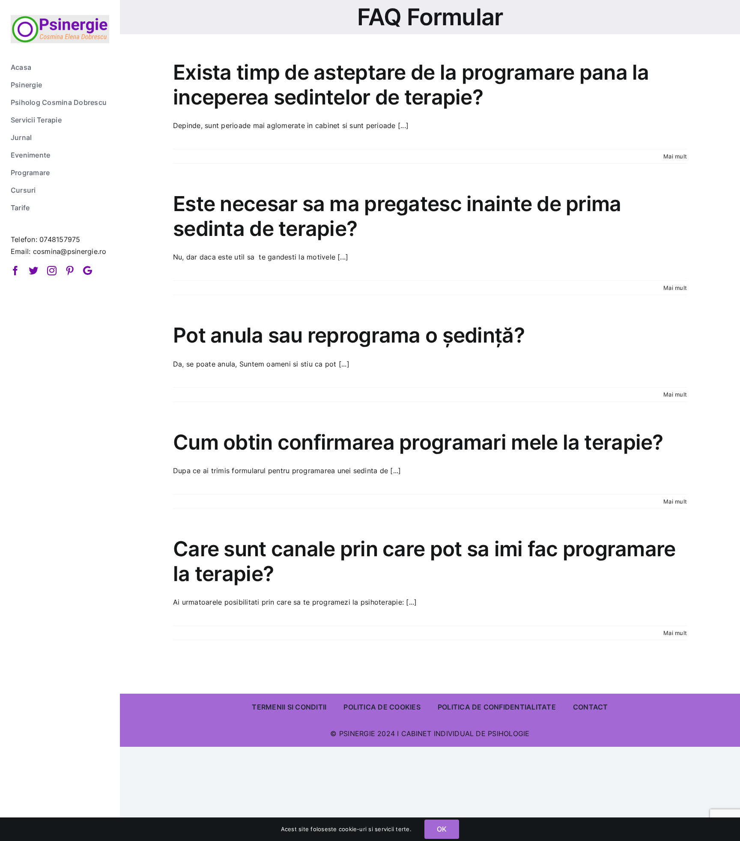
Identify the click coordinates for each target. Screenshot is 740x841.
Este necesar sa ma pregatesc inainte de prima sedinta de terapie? (397, 216)
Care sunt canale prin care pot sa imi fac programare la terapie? (424, 561)
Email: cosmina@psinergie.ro (58, 251)
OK (442, 829)
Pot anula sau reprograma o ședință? (349, 335)
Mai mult (675, 156)
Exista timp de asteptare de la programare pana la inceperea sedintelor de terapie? (411, 85)
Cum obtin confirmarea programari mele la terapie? (418, 442)
